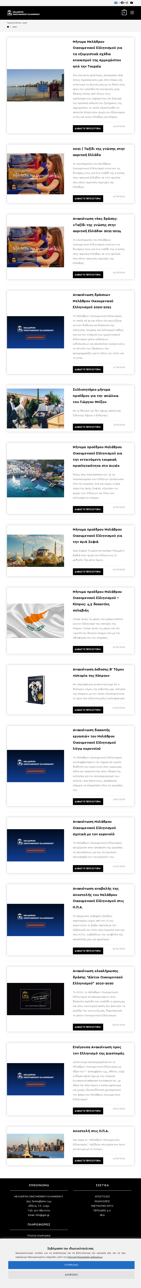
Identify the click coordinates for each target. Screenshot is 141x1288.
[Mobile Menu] (131, 13)
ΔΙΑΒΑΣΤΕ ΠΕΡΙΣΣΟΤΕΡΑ (87, 129)
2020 (14, 27)
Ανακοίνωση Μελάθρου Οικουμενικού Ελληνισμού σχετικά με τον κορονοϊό (94, 828)
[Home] (8, 27)
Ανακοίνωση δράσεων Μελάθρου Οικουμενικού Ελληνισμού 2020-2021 (93, 301)
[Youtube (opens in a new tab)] (131, 3)
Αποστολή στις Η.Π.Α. (91, 1131)
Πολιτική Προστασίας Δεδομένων (85, 1257)
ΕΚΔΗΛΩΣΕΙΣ (102, 1201)
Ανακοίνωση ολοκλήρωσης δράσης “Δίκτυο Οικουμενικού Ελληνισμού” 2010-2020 (98, 977)
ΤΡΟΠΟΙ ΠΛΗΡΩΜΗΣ (38, 1236)
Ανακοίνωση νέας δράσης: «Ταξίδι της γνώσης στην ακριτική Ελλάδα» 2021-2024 (97, 225)
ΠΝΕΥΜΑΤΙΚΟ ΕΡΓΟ (102, 1206)
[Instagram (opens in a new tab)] (127, 3)
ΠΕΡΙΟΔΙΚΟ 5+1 (102, 1210)
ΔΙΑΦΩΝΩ (71, 1274)
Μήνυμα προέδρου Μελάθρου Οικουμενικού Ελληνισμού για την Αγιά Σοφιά (97, 536)
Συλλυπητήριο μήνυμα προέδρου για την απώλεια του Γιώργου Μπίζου (95, 396)
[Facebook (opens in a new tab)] (122, 3)
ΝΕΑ (102, 1215)
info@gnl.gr (43, 1215)
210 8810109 (42, 1210)
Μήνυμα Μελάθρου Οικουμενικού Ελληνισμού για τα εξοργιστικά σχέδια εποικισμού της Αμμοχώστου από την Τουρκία (97, 54)
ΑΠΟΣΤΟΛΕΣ (102, 1196)
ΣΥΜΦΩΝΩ (71, 1265)
